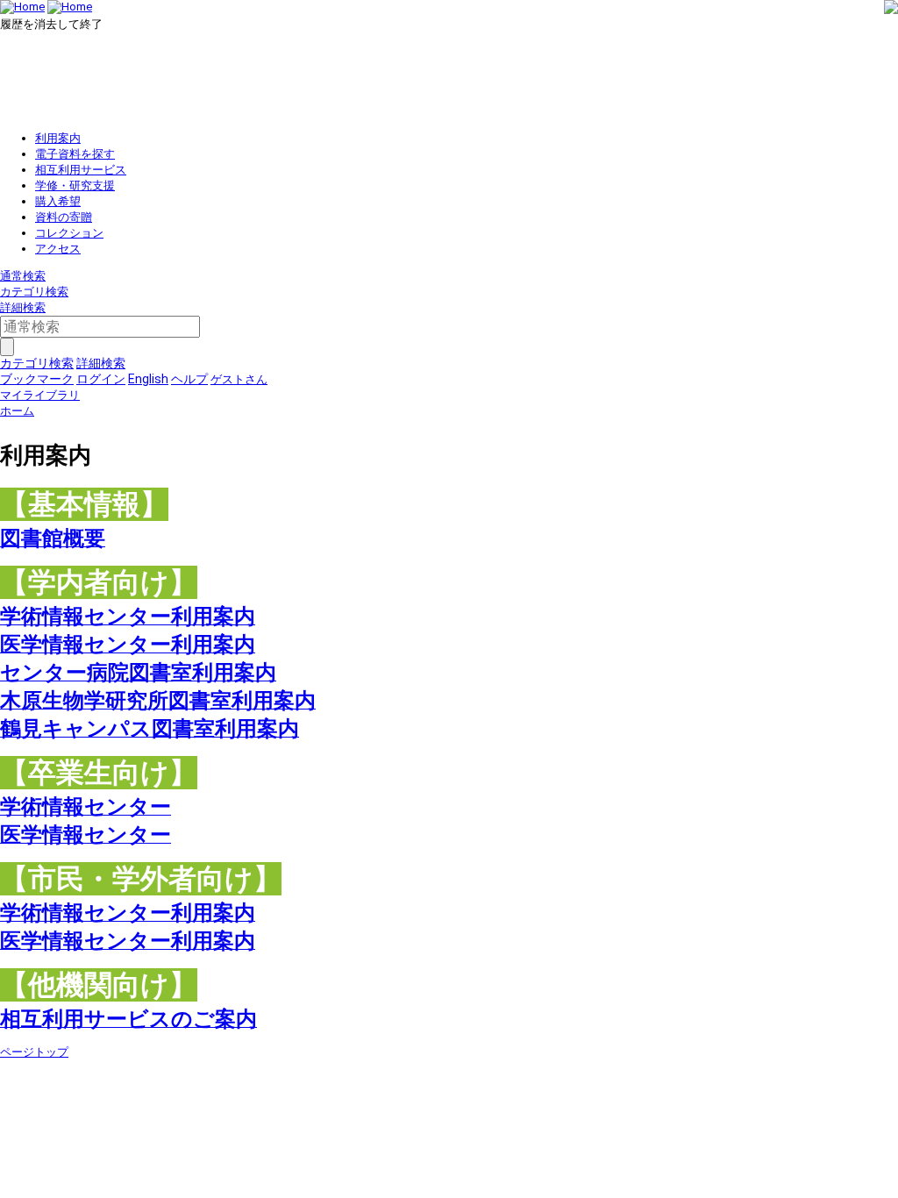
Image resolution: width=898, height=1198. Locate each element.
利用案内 (58, 138)
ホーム (17, 410)
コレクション (69, 232)
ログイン (100, 379)
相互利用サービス (80, 169)
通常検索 (23, 275)
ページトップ (34, 1052)
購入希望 (58, 201)
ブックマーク (37, 379)
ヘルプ (189, 379)
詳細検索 (23, 307)
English (148, 379)
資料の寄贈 (63, 217)
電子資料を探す (75, 153)
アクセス (58, 248)
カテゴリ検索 (34, 291)
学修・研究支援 (75, 185)
